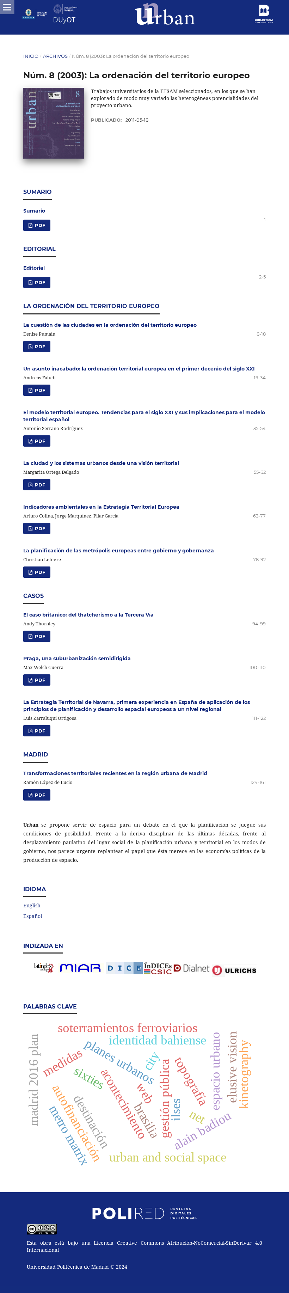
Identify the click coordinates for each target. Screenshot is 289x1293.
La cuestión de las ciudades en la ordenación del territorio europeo (110, 325)
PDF (39, 225)
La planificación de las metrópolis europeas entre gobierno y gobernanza (118, 550)
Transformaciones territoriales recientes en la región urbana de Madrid (115, 773)
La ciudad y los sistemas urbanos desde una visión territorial (101, 463)
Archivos (55, 56)
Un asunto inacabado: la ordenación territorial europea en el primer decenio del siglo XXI (139, 369)
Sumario (34, 211)
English (32, 905)
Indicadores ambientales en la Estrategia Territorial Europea (101, 507)
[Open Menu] (7, 7)
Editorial (34, 268)
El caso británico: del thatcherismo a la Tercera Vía (88, 615)
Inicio (30, 56)
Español (32, 916)
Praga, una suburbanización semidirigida (77, 658)
